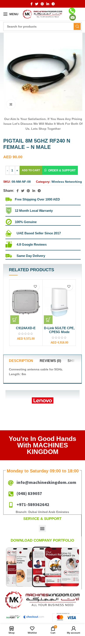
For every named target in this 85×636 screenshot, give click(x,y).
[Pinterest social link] (42, 4)
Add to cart (31, 170)
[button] (60, 170)
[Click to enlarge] (11, 104)
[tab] (21, 361)
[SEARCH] (77, 26)
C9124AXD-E (26, 328)
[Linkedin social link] (47, 4)
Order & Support (62, 170)
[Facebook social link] (31, 4)
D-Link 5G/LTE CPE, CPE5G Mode (59, 330)
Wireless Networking (66, 181)
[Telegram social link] (53, 4)
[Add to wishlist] (35, 286)
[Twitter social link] (36, 4)
